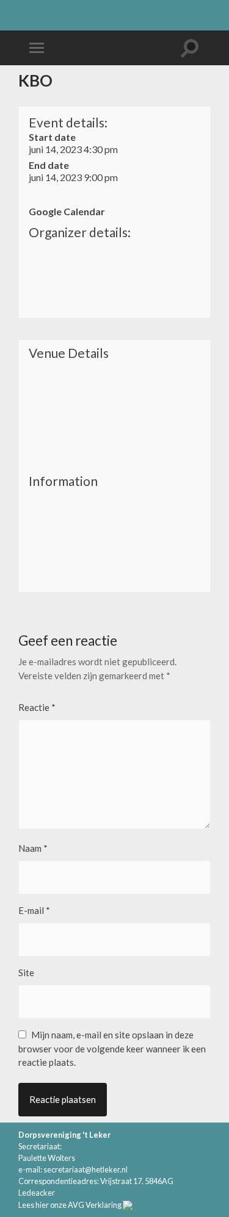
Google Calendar (67, 211)
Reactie (37, 707)
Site (26, 972)
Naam (33, 848)
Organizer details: (80, 232)
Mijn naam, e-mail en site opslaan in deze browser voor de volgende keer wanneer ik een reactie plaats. (112, 1048)
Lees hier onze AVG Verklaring (70, 1205)
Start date (52, 137)
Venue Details (69, 353)
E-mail (34, 910)
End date (49, 165)
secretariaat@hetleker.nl (85, 1169)
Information (63, 481)
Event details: (68, 122)
